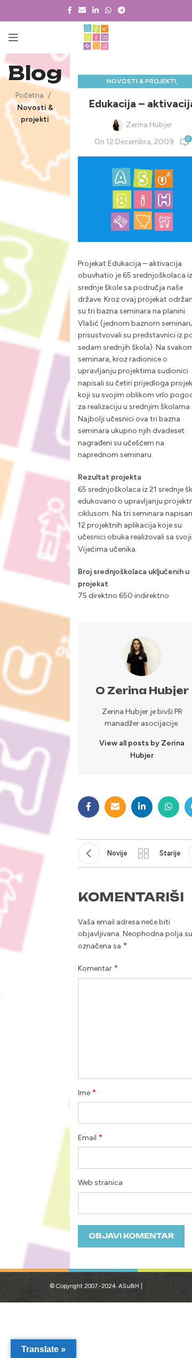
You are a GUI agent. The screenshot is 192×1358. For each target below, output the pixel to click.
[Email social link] (82, 10)
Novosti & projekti (141, 81)
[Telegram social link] (122, 10)
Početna (29, 95)
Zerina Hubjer (149, 124)
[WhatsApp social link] (108, 10)
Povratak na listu (143, 853)
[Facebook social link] (69, 10)
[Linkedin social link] (95, 10)
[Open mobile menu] (13, 37)
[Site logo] (96, 37)
